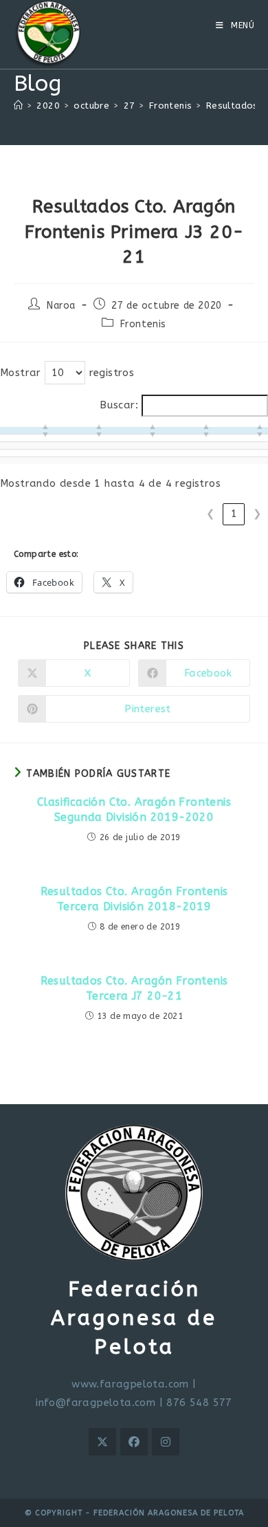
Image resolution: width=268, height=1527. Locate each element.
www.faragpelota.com (130, 1384)
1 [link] (234, 513)
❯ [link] (257, 513)
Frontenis (143, 324)
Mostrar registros (67, 372)
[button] (45, 430)
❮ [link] (210, 513)
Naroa (61, 305)
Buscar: (119, 405)
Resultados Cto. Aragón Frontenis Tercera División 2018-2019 (134, 899)
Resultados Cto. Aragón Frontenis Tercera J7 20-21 (134, 988)
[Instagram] (165, 1441)
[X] (102, 1441)
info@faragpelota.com (95, 1402)
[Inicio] (18, 105)
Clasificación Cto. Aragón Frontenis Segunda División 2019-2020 (134, 809)
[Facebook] (134, 1441)
